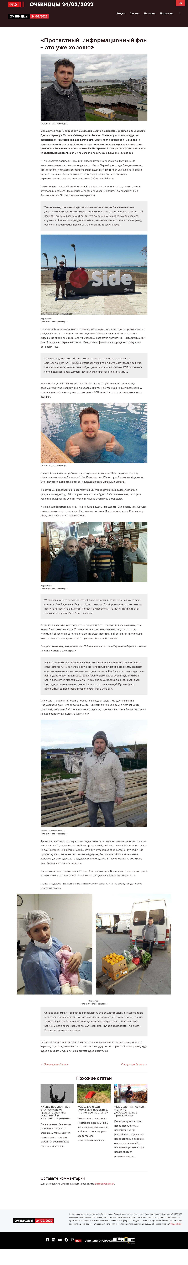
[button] (180, 13)
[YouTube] (60, 1239)
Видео (120, 13)
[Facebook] (47, 1239)
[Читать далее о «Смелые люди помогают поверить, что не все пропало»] (94, 1093)
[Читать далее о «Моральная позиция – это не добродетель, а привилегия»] (130, 1093)
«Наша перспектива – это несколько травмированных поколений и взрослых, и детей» (56, 1112)
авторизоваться (104, 1183)
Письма (134, 13)
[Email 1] (72, 1239)
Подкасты (166, 13)
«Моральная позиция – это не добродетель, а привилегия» (130, 1111)
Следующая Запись (134, 1064)
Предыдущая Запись (54, 1064)
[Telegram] (66, 1239)
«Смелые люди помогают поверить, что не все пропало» (92, 1109)
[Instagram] (53, 1239)
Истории (149, 13)
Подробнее (176, 1224)
